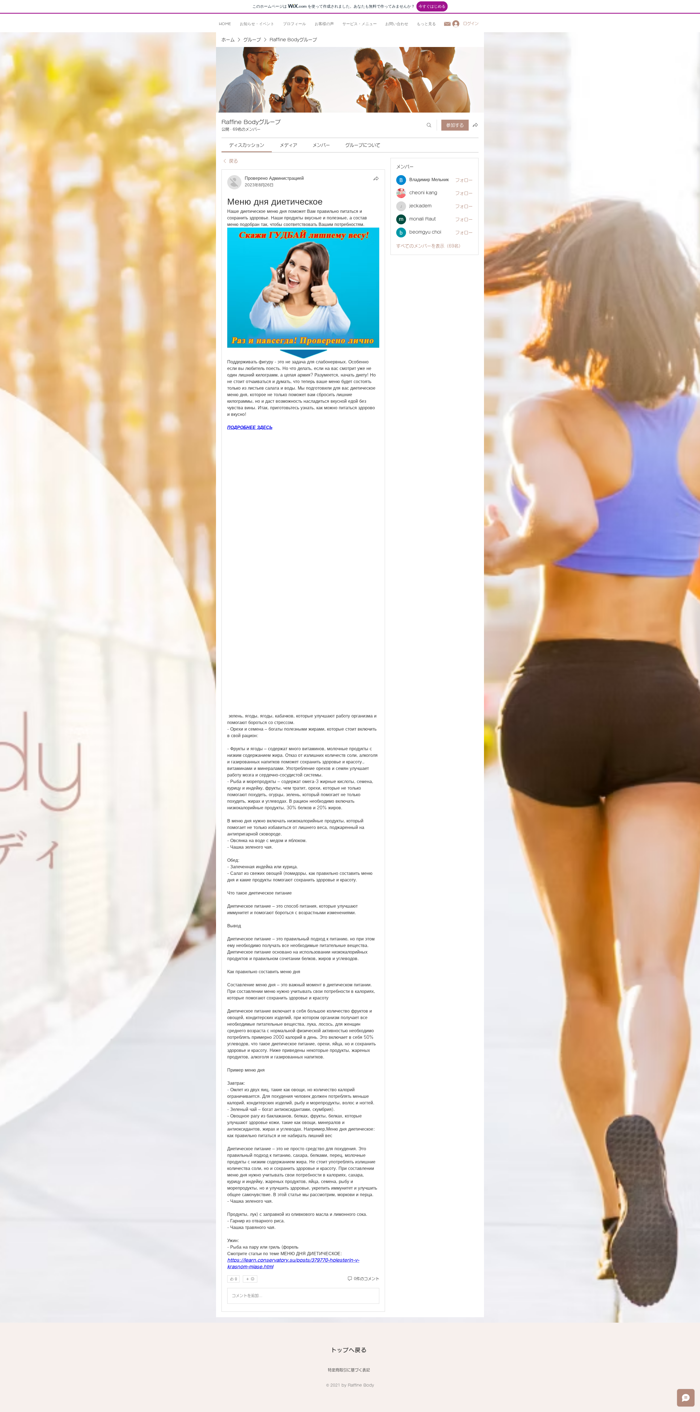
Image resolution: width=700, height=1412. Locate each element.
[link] (246, 145)
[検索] (429, 125)
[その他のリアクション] (250, 1278)
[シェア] (376, 178)
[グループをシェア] (475, 125)
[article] (303, 740)
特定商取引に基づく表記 (349, 1370)
